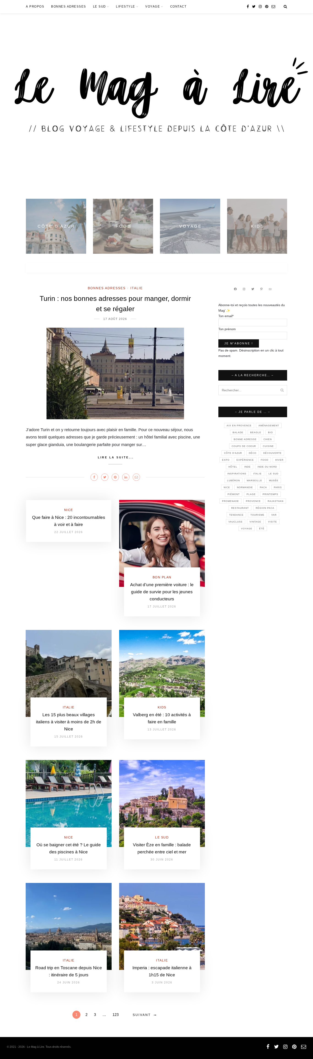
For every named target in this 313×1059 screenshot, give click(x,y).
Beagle (255, 432)
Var (274, 515)
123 (116, 1015)
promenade (230, 501)
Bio (270, 432)
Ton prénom (227, 329)
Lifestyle (125, 6)
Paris (278, 487)
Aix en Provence (239, 425)
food (264, 460)
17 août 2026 (115, 319)
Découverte (272, 453)
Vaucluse (235, 521)
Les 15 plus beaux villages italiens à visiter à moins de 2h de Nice (68, 721)
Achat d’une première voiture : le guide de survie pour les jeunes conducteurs (162, 591)
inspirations (236, 473)
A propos (35, 6)
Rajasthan (275, 501)
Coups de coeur (244, 446)
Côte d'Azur (233, 453)
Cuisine (268, 446)
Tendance (236, 515)
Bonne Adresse (245, 439)
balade (238, 432)
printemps (270, 494)
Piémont (234, 494)
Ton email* (225, 316)
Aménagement (268, 425)
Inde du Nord (267, 467)
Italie (136, 288)
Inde (247, 467)
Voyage (152, 6)
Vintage (255, 521)
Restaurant (240, 508)
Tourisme (257, 515)
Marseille (254, 480)
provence (253, 501)
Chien (268, 439)
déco (252, 453)
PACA (263, 487)
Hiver (279, 460)
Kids (162, 707)
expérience (245, 460)
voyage (246, 528)
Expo (226, 460)
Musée (273, 480)
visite (272, 521)
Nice (68, 510)
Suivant (142, 1015)
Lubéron (233, 480)
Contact (178, 6)
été (261, 528)
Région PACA (265, 508)
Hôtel (232, 467)
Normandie (245, 487)
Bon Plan (162, 577)
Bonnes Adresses (68, 6)
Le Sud (99, 6)
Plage (251, 494)
